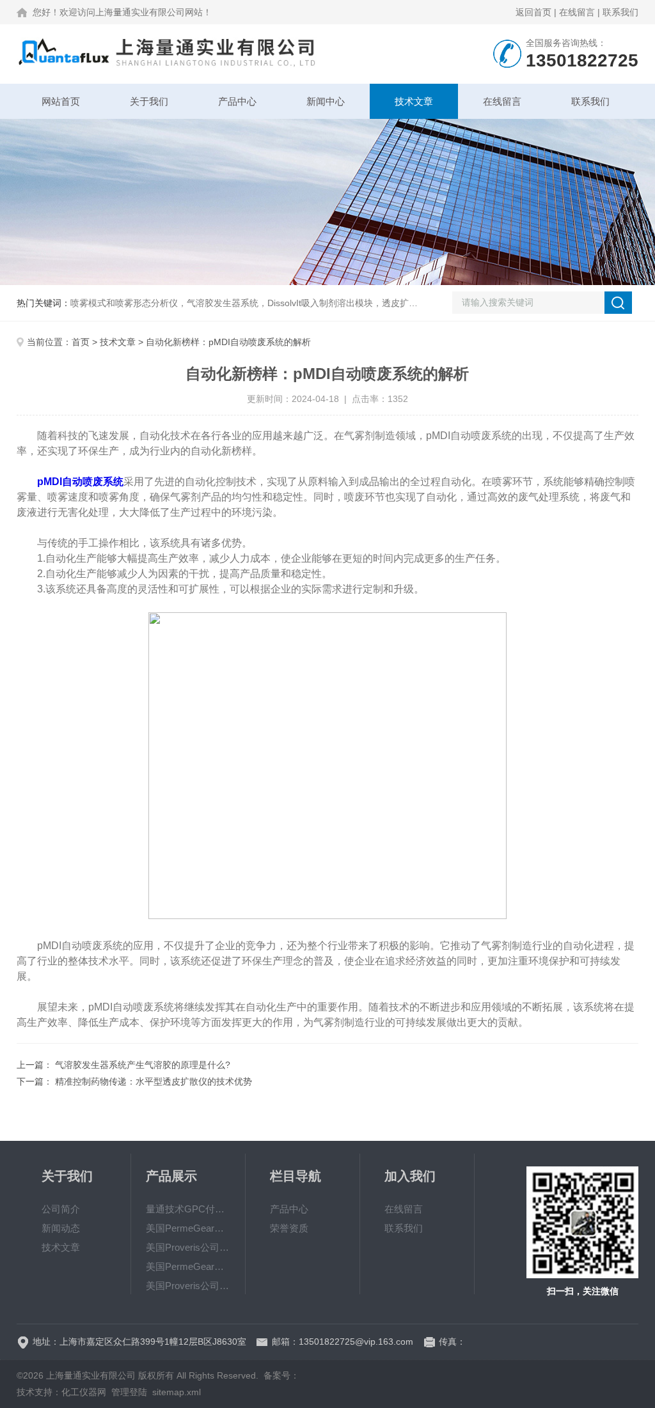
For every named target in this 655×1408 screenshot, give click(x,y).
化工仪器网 (83, 1392)
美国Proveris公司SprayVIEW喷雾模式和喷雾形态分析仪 (188, 1247)
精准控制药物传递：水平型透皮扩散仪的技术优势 (153, 1081)
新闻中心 (325, 101)
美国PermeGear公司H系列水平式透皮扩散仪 (188, 1266)
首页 (81, 342)
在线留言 (577, 12)
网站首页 (61, 101)
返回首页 (533, 12)
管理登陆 (129, 1392)
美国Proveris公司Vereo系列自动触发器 (188, 1285)
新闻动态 (61, 1228)
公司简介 (61, 1208)
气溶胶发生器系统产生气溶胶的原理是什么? (142, 1065)
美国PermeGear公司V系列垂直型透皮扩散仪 (188, 1228)
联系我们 (620, 12)
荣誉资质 (289, 1228)
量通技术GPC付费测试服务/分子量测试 (188, 1208)
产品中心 (237, 101)
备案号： (281, 1375)
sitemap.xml (176, 1392)
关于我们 (149, 101)
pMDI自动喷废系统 (80, 481)
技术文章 (414, 101)
